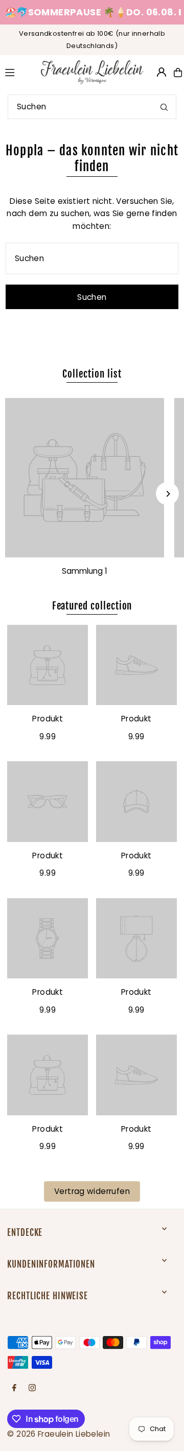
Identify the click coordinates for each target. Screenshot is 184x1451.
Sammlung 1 (84, 571)
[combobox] (92, 107)
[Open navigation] (17, 72)
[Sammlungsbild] (84, 477)
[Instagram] (32, 1388)
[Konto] (161, 72)
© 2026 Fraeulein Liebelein (58, 1434)
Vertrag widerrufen (92, 1191)
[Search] (164, 107)
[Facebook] (14, 1388)
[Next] (167, 493)
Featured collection (92, 606)
